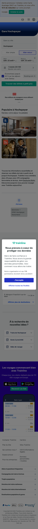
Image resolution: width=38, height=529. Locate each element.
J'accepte (19, 280)
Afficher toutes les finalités (19, 286)
